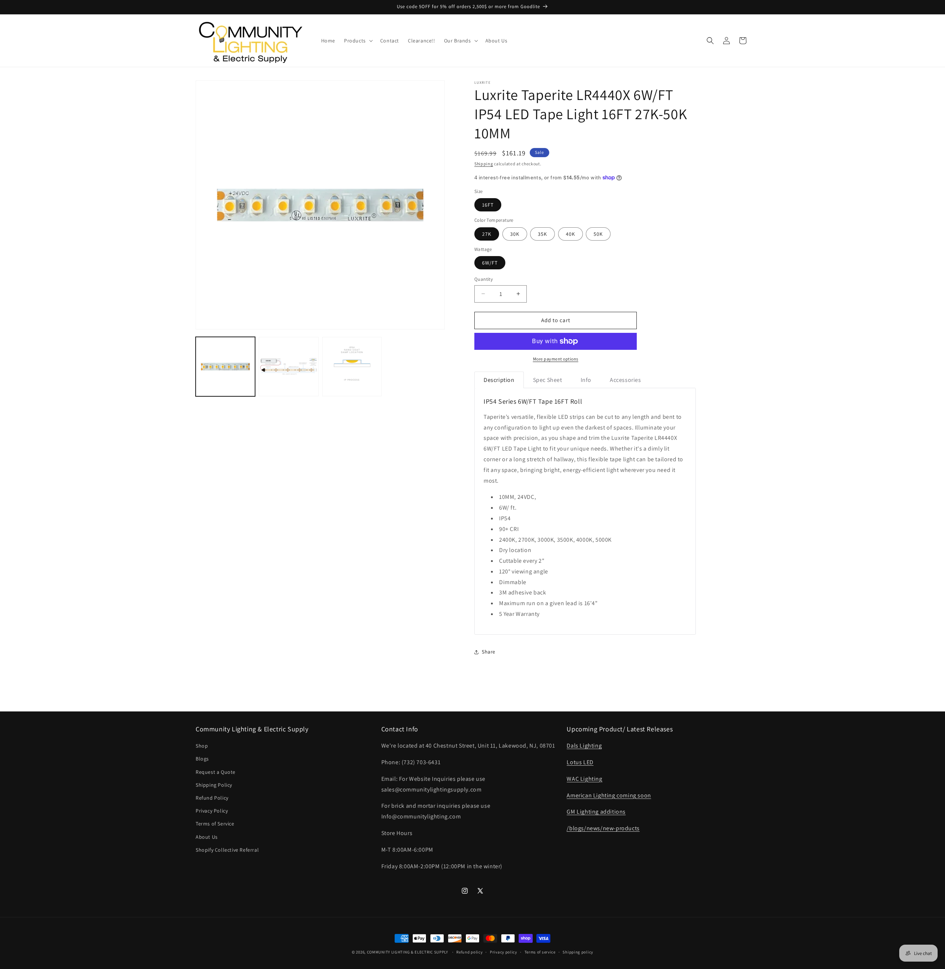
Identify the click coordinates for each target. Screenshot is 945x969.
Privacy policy (503, 951)
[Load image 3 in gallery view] (352, 366)
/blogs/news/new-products (603, 828)
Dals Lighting (584, 745)
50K (598, 234)
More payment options (555, 359)
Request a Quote (216, 772)
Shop (202, 745)
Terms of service (540, 951)
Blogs (202, 759)
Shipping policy (578, 951)
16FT (488, 204)
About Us (207, 837)
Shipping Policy (214, 785)
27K (486, 234)
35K (542, 234)
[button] (358, 40)
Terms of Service (215, 824)
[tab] (499, 380)
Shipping (483, 163)
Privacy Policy (212, 810)
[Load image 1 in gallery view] (225, 366)
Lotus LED (580, 762)
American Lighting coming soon (609, 795)
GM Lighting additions (596, 812)
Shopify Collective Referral (227, 849)
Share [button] (488, 651)
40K (570, 234)
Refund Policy (212, 797)
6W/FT (490, 262)
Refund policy (469, 951)
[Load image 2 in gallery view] (288, 366)
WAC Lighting (584, 779)
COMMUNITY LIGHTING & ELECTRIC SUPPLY (407, 952)
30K (514, 234)
